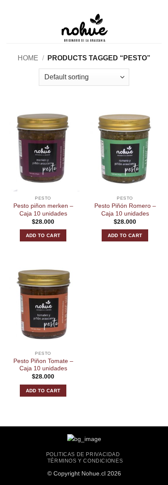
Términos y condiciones (85, 461)
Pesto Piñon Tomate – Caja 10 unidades (43, 365)
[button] (11, 27)
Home (28, 58)
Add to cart (43, 235)
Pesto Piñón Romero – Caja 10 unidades (125, 210)
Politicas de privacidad (83, 454)
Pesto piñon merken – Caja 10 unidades (43, 210)
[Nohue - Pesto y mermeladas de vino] (84, 28)
